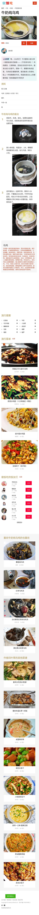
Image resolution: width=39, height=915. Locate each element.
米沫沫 (14, 495)
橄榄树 (14, 489)
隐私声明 (20, 900)
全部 (13, 339)
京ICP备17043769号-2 (24, 902)
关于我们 (3, 900)
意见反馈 (14, 900)
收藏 (31, 43)
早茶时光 (14, 482)
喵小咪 (14, 509)
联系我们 (9, 900)
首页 (2, 8)
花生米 (14, 502)
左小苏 (14, 516)
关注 (28, 483)
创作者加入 (10, 896)
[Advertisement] (19, 291)
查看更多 (19, 522)
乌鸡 (11, 8)
